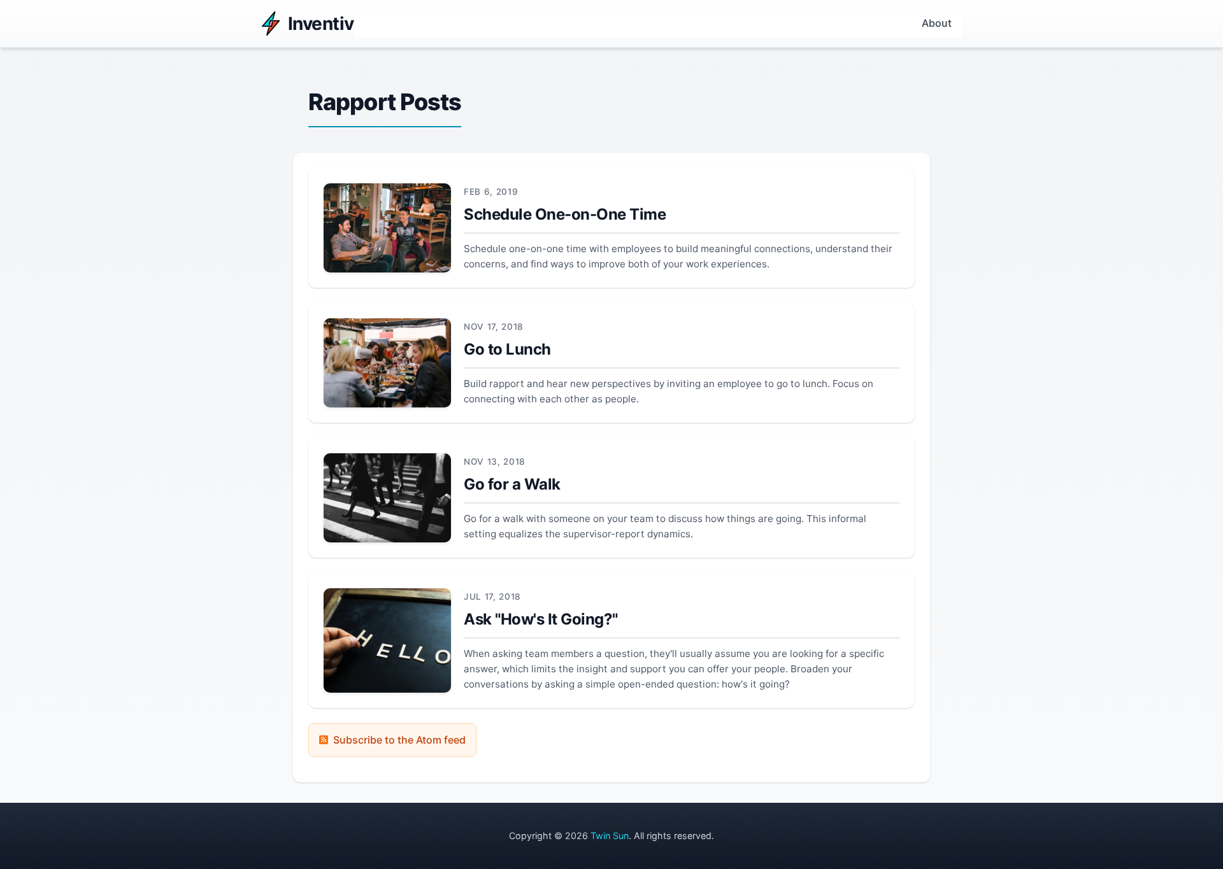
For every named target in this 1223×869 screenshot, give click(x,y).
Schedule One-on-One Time (565, 214)
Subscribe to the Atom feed (399, 739)
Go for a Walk (512, 484)
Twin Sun (609, 835)
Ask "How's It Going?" (541, 619)
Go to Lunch (507, 349)
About (937, 23)
